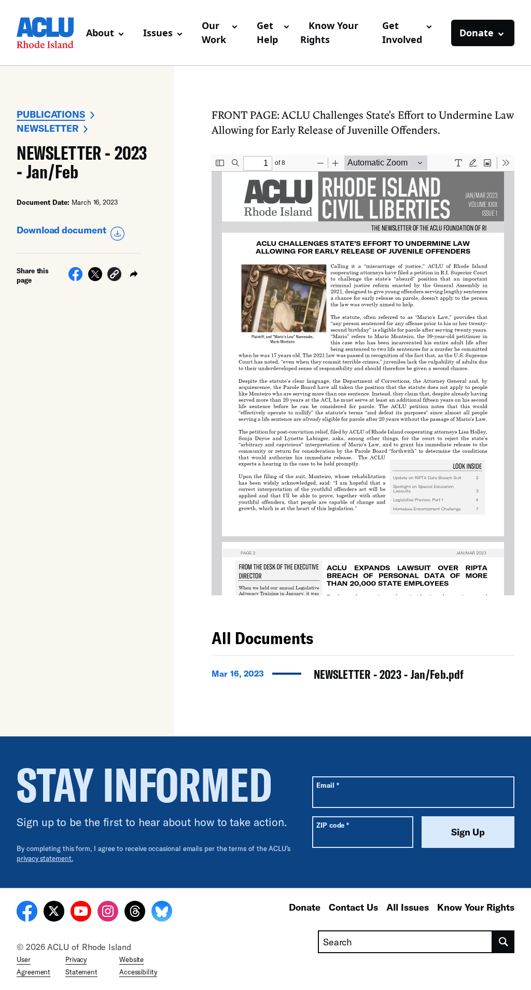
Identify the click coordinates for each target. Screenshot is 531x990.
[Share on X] (95, 278)
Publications (51, 114)
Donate (304, 907)
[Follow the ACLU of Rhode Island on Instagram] (107, 913)
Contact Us (353, 907)
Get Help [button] (267, 32)
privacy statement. (45, 858)
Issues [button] (158, 32)
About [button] (100, 32)
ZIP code (332, 824)
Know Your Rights (329, 32)
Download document (61, 229)
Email (327, 784)
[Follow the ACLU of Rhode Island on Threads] (134, 913)
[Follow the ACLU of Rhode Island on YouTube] (81, 913)
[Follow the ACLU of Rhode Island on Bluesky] (161, 913)
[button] (114, 275)
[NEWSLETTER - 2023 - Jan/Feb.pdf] (363, 677)
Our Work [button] (214, 32)
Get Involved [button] (402, 32)
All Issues (407, 907)
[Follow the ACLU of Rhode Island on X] (54, 913)
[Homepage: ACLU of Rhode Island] (47, 32)
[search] (503, 941)
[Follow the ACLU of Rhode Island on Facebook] (27, 913)
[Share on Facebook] (75, 278)
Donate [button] (476, 32)
